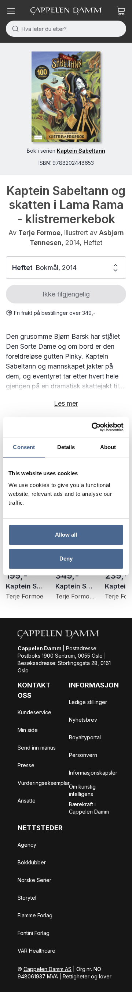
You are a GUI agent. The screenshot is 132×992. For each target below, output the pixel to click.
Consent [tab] (24, 447)
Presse (26, 765)
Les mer (66, 403)
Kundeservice (34, 712)
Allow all (66, 534)
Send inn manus (37, 747)
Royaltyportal (85, 737)
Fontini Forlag (34, 933)
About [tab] (108, 447)
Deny (66, 558)
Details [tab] (66, 447)
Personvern (83, 755)
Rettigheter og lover (87, 976)
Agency (27, 845)
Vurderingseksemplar (44, 783)
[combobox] (66, 29)
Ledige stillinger (88, 702)
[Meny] (11, 11)
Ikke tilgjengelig (66, 294)
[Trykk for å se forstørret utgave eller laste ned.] (66, 96)
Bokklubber (32, 862)
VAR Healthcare (36, 950)
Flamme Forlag (35, 915)
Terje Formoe (39, 233)
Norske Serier (34, 880)
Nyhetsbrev (83, 720)
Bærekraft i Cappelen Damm (89, 808)
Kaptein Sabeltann (81, 150)
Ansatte (27, 800)
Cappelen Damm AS (47, 969)
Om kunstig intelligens (82, 790)
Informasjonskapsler (93, 772)
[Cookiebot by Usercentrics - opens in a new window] (93, 427)
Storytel (27, 898)
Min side (28, 730)
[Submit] (14, 29)
